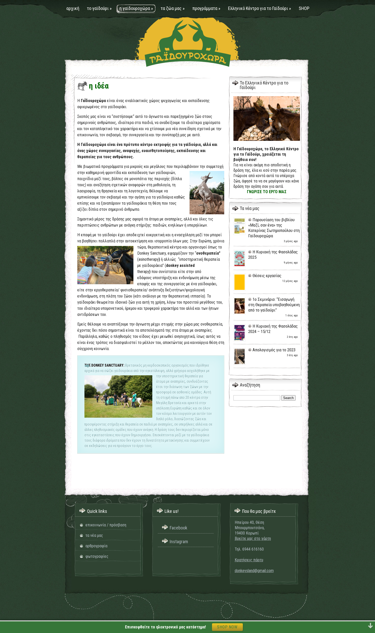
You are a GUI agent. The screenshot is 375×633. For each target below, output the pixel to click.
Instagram (179, 541)
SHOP (304, 8)
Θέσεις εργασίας (267, 275)
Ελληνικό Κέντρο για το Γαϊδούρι (259, 8)
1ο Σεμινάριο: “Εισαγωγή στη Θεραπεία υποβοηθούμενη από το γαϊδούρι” (274, 305)
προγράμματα (206, 8)
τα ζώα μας (173, 8)
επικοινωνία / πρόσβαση (105, 525)
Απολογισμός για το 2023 (274, 349)
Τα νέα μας (249, 208)
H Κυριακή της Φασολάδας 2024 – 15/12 (273, 329)
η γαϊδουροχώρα (136, 8)
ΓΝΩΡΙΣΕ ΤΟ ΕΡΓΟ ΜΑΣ (266, 191)
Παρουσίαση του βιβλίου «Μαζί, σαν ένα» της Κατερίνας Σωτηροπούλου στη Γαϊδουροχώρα (274, 227)
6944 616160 (253, 549)
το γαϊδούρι (99, 8)
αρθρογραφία (96, 545)
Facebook (178, 527)
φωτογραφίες (96, 556)
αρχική (72, 8)
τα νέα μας (94, 535)
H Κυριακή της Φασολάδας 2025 (273, 254)
